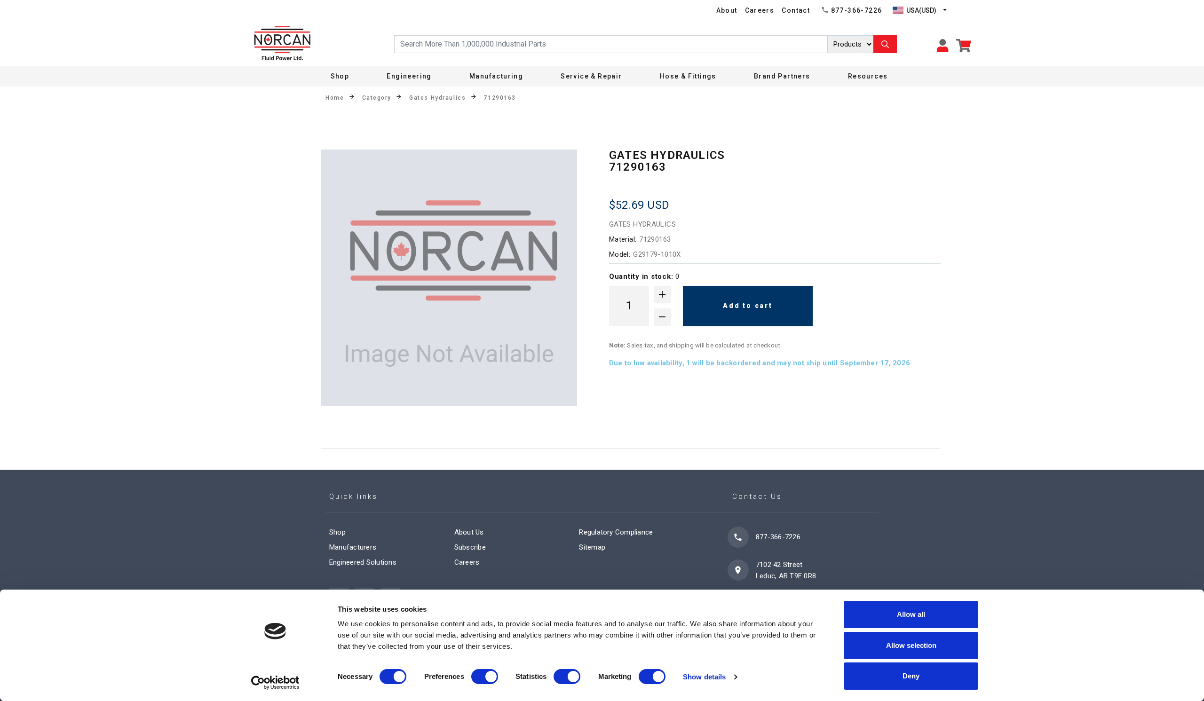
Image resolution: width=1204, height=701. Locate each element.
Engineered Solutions (362, 562)
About (726, 10)
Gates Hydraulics (437, 98)
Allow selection (911, 645)
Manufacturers (352, 547)
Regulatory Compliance (616, 532)
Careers (760, 10)
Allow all (911, 614)
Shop (340, 76)
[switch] (484, 676)
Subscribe (470, 547)
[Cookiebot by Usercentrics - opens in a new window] (275, 683)
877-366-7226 (856, 10)
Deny (911, 676)
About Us (469, 532)
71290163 (499, 98)
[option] (449, 277)
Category (376, 98)
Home (334, 98)
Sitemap (592, 547)
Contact (796, 10)
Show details (704, 677)
